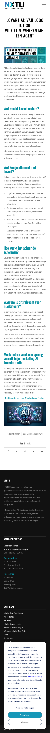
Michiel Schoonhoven (35, 434)
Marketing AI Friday (13, 624)
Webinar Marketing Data (15, 631)
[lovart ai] (25, 55)
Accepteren (25, 715)
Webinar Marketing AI (13, 627)
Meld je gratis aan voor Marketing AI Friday (24, 398)
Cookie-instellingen (25, 708)
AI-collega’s (9, 617)
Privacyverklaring (34, 676)
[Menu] (42, 5)
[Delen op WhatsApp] (25, 451)
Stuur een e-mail (11, 545)
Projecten (8, 638)
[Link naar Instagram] (36, 729)
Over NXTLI (9, 642)
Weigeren (25, 722)
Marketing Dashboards (14, 613)
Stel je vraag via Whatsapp (16, 549)
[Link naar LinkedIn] (44, 729)
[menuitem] (42, 5)
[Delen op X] (16, 451)
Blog (6, 634)
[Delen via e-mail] (42, 451)
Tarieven (7, 620)
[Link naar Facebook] (40, 729)
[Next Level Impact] (21, 5)
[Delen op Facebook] (8, 451)
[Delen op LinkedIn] (33, 451)
